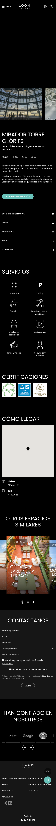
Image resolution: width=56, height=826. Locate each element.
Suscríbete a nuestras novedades (29, 669)
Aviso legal (7, 790)
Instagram (4, 803)
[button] (28, 449)
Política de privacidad (39, 784)
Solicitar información (18, 196)
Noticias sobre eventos (14, 778)
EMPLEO (5, 784)
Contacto (33, 790)
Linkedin (10, 803)
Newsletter (7, 796)
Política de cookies (38, 778)
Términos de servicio (16, 678)
